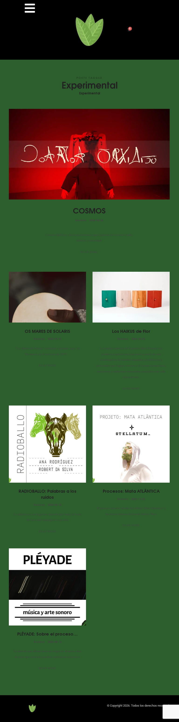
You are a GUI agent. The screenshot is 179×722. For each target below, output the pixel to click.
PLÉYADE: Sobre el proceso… (47, 633)
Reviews (81, 220)
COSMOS (89, 210)
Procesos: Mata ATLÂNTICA (131, 491)
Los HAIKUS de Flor (131, 331)
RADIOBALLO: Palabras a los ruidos (47, 494)
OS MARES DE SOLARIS (47, 331)
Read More (89, 252)
